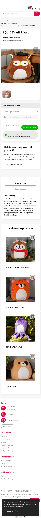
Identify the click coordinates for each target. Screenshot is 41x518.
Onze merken (5, 439)
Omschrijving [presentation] (20, 183)
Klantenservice (6, 460)
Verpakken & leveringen (8, 466)
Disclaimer (4, 482)
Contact (3, 463)
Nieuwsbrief (5, 448)
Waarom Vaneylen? (7, 445)
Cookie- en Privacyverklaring (10, 479)
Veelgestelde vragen (7, 451)
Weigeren (17, 511)
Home (3, 21)
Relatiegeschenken (13, 21)
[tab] (20, 183)
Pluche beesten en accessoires (11, 26)
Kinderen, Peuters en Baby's (10, 23)
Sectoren (4, 442)
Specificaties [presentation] (20, 189)
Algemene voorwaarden (8, 476)
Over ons (4, 436)
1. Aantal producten (11, 111)
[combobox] (17, 14)
